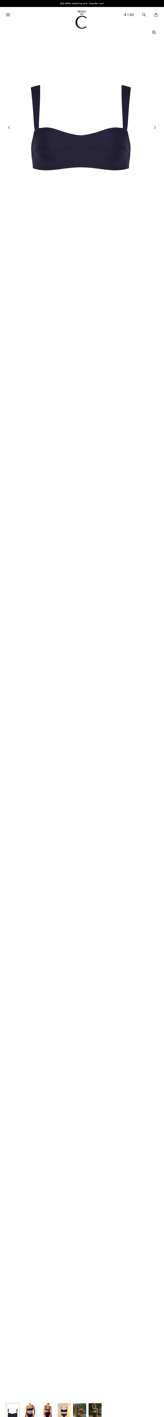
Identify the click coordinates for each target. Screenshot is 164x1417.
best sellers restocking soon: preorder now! (82, 3)
